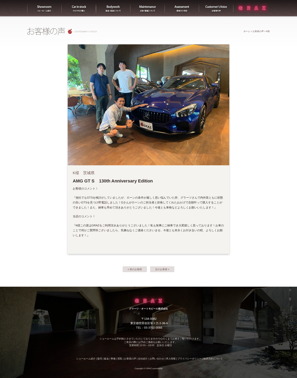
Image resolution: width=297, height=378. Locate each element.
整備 (147, 8)
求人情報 (171, 358)
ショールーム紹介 (44, 8)
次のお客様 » (162, 269)
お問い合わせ (157, 358)
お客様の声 (216, 8)
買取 (182, 8)
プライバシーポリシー (189, 358)
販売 (79, 8)
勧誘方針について (213, 358)
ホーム (246, 31)
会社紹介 (143, 358)
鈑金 (106, 358)
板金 (113, 8)
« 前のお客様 (135, 269)
